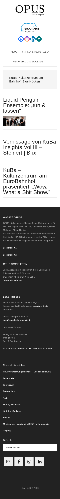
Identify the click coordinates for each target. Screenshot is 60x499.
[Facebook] (21, 39)
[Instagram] (27, 39)
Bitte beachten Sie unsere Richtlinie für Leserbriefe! (28, 348)
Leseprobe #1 (10, 248)
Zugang (7, 430)
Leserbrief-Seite (40, 306)
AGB (5, 398)
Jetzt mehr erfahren (12, 280)
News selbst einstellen (14, 365)
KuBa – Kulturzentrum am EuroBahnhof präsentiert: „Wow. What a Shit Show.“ (26, 181)
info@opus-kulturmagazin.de (17, 320)
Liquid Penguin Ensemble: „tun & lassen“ (24, 105)
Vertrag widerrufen (12, 404)
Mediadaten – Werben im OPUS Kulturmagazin (26, 424)
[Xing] (39, 39)
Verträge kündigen (12, 411)
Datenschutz (9, 391)
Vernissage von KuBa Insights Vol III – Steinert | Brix (29, 147)
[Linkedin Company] (33, 39)
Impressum (8, 385)
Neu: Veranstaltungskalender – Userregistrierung (27, 371)
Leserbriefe (8, 378)
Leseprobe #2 (10, 255)
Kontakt (6, 417)
